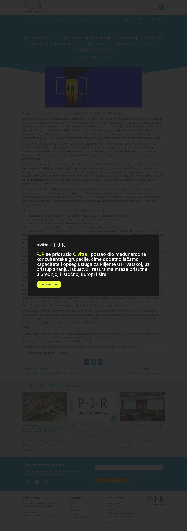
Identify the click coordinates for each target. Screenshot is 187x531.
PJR (41, 254)
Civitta (80, 254)
